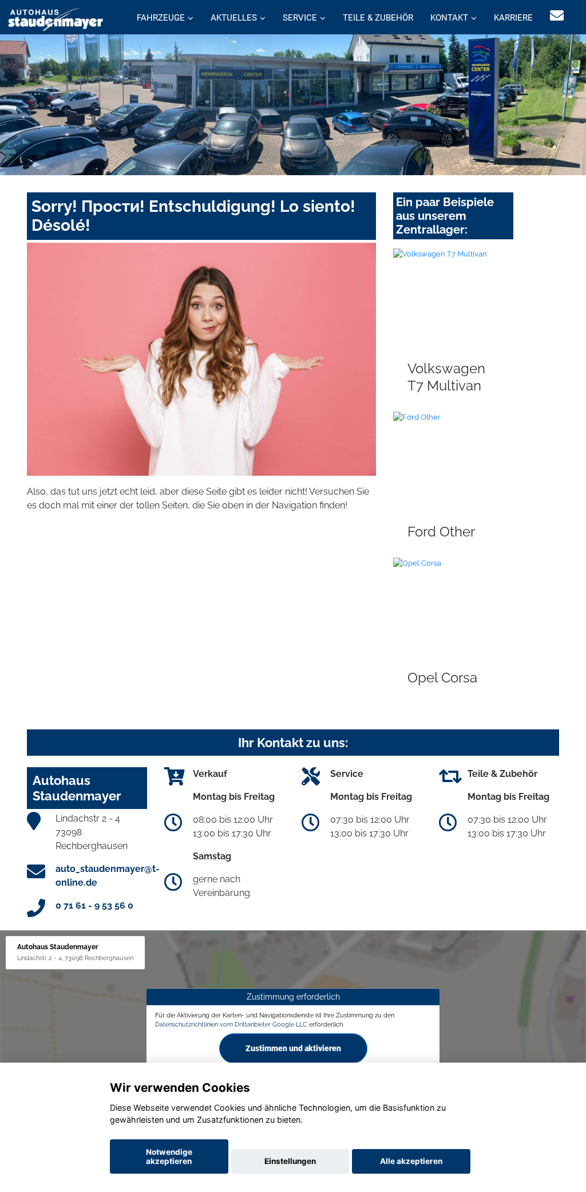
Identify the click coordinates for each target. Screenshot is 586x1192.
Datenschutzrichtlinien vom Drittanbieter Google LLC (231, 1024)
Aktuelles (234, 18)
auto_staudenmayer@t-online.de (108, 875)
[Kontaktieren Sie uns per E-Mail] (557, 15)
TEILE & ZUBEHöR (378, 18)
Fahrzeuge (161, 18)
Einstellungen (290, 1161)
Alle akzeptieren (411, 1161)
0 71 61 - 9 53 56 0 (94, 905)
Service (300, 18)
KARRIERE (513, 18)
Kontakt (449, 18)
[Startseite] (56, 18)
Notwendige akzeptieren (169, 1156)
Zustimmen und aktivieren (293, 1048)
